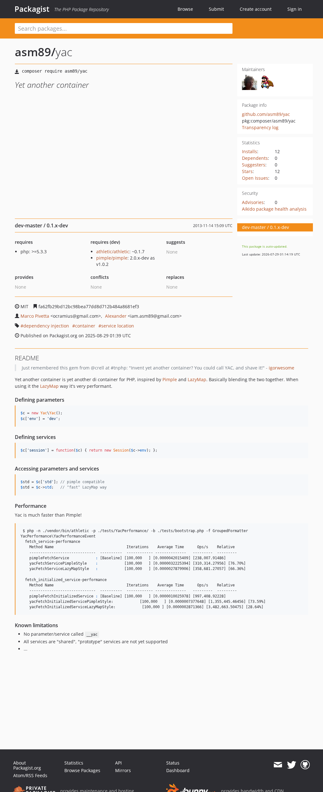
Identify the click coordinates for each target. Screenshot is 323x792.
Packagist (32, 9)
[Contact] (277, 765)
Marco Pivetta (35, 316)
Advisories (253, 202)
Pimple (169, 379)
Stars (247, 171)
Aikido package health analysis (274, 209)
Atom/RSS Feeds (30, 775)
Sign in (294, 9)
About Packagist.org (27, 765)
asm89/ (35, 52)
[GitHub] (305, 765)
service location (117, 326)
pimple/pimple (111, 258)
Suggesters (253, 165)
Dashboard (178, 770)
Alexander (115, 316)
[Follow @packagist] (291, 765)
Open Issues (255, 178)
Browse (185, 9)
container (85, 326)
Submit (216, 9)
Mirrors (123, 770)
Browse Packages (82, 770)
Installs (249, 151)
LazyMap (197, 379)
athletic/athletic (112, 252)
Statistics (73, 763)
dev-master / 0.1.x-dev (265, 227)
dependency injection (46, 326)
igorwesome (281, 368)
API (118, 763)
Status (172, 763)
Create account (256, 9)
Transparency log (260, 127)
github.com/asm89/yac (266, 114)
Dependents (255, 158)
